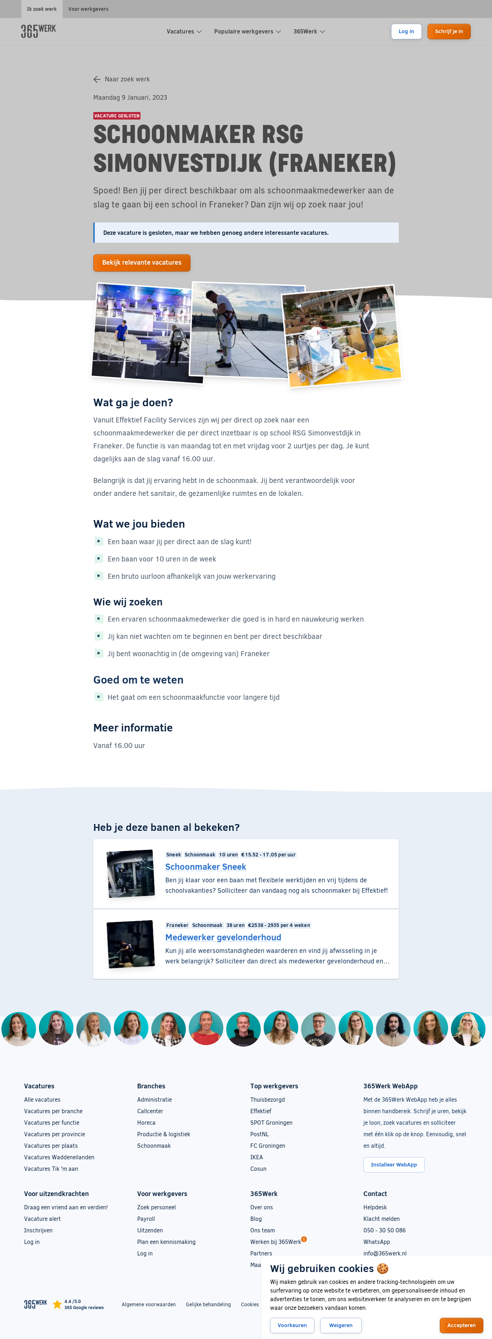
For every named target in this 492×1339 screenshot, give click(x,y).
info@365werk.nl (385, 1253)
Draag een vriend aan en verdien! (66, 1207)
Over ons (261, 1207)
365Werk (305, 31)
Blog (256, 1218)
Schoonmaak (154, 1145)
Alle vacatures (42, 1099)
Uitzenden (150, 1230)
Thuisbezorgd (267, 1099)
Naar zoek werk (127, 79)
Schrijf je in (449, 31)
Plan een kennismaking (166, 1241)
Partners (261, 1253)
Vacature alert (42, 1218)
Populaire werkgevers (243, 31)
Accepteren (461, 1325)
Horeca (146, 1122)
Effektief (260, 1111)
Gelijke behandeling (208, 1304)
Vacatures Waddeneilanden (59, 1157)
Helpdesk (375, 1207)
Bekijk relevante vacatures (142, 262)
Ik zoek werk (42, 8)
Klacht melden (381, 1218)
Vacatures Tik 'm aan (51, 1168)
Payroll (146, 1218)
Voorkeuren (292, 1325)
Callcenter (150, 1111)
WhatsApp (376, 1241)
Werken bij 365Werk (275, 1241)
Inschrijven (38, 1230)
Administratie (154, 1099)
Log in (406, 31)
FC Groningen (267, 1145)
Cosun (258, 1168)
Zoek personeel (156, 1207)
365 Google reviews (84, 1307)
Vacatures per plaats (51, 1145)
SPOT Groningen (271, 1122)
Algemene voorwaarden (149, 1304)
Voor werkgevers (88, 8)
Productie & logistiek (163, 1134)
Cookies (250, 1304)
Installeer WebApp (394, 1164)
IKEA (256, 1157)
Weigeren (341, 1325)
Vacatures (180, 31)
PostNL (259, 1134)
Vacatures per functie (51, 1122)
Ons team (262, 1230)
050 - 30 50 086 (384, 1230)
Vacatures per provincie (54, 1134)
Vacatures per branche (53, 1111)
